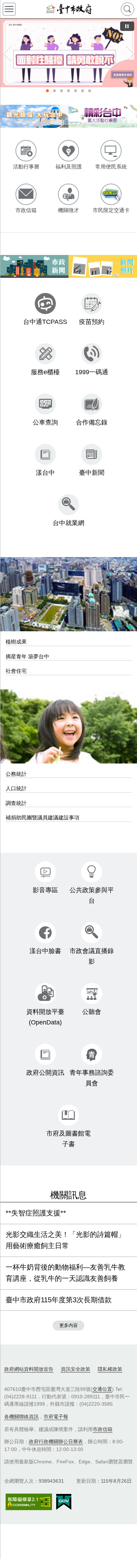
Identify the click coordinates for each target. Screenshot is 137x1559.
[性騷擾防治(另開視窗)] (68, 53)
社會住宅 (16, 671)
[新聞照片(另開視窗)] (102, 266)
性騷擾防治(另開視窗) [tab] (47, 90)
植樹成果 (16, 642)
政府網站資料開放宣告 (28, 1369)
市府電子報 (56, 1416)
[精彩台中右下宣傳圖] (102, 116)
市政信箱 (102, 1429)
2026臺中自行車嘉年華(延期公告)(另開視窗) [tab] (54, 90)
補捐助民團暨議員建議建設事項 (42, 817)
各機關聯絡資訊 (21, 1416)
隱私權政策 (110, 1369)
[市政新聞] (34, 266)
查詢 (127, 9)
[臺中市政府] (68, 9)
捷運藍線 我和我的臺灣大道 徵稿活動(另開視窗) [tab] (61, 90)
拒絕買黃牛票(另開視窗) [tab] (75, 90)
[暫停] (127, 26)
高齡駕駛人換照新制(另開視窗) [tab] (82, 90)
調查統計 (16, 803)
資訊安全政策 (75, 1369)
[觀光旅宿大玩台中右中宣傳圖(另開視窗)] (34, 116)
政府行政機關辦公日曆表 (56, 1441)
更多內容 (68, 1325)
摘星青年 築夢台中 (27, 656)
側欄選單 (9, 9)
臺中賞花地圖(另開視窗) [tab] (89, 90)
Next (130, 53)
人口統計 (16, 788)
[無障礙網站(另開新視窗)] (29, 1502)
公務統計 (16, 774)
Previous (7, 53)
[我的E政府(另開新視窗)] (63, 1502)
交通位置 (102, 1389)
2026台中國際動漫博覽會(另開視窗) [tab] (68, 90)
